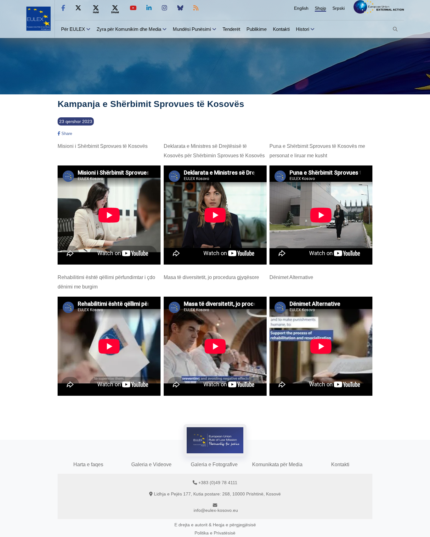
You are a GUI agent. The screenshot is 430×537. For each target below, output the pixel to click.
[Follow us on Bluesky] (180, 8)
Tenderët (231, 29)
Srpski (338, 8)
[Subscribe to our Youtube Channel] (133, 8)
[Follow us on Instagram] (164, 8)
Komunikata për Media (277, 464)
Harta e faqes (88, 464)
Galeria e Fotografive (214, 464)
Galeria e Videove (151, 464)
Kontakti (281, 29)
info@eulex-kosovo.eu (216, 510)
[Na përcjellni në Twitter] (78, 8)
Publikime (256, 29)
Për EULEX (73, 29)
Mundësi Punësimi (192, 29)
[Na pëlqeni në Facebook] (63, 8)
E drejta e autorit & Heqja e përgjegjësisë (215, 524)
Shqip (320, 8)
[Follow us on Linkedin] (149, 8)
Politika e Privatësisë (215, 532)
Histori (302, 29)
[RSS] (196, 8)
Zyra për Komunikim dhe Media (129, 29)
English (301, 8)
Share (66, 133)
